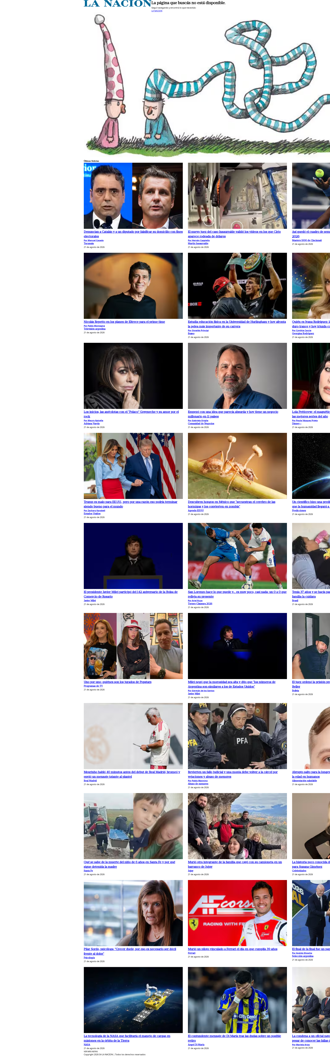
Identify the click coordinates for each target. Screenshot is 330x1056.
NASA (87, 1045)
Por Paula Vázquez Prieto (305, 420)
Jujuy (190, 871)
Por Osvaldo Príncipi (198, 330)
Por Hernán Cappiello (199, 240)
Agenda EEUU (196, 511)
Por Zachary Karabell (94, 510)
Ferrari (191, 953)
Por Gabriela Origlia (198, 420)
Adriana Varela (92, 424)
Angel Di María (196, 1045)
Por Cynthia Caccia (301, 330)
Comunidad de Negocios (201, 424)
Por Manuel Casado (94, 240)
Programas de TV (93, 686)
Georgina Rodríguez (303, 334)
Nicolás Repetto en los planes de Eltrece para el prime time (124, 321)
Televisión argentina (94, 329)
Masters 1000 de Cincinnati (307, 240)
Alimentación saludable (304, 781)
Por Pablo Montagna (94, 325)
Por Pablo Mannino (198, 780)
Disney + (296, 424)
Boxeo (191, 334)
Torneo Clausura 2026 (200, 604)
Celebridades (299, 871)
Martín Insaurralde (198, 243)
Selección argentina (302, 956)
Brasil (295, 601)
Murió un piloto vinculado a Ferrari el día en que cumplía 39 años (232, 949)
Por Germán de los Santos (201, 690)
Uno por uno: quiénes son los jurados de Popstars (117, 682)
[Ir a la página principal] (117, 6)
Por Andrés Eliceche (302, 953)
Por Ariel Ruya (195, 600)
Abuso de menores (198, 784)
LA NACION (156, 10)
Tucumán (89, 243)
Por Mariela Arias (301, 1044)
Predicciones (299, 511)
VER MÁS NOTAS (91, 1052)
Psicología (89, 958)
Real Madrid (90, 781)
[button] (133, 196)
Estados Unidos (92, 514)
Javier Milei (90, 601)
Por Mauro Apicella (93, 420)
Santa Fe (88, 871)
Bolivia (295, 691)
